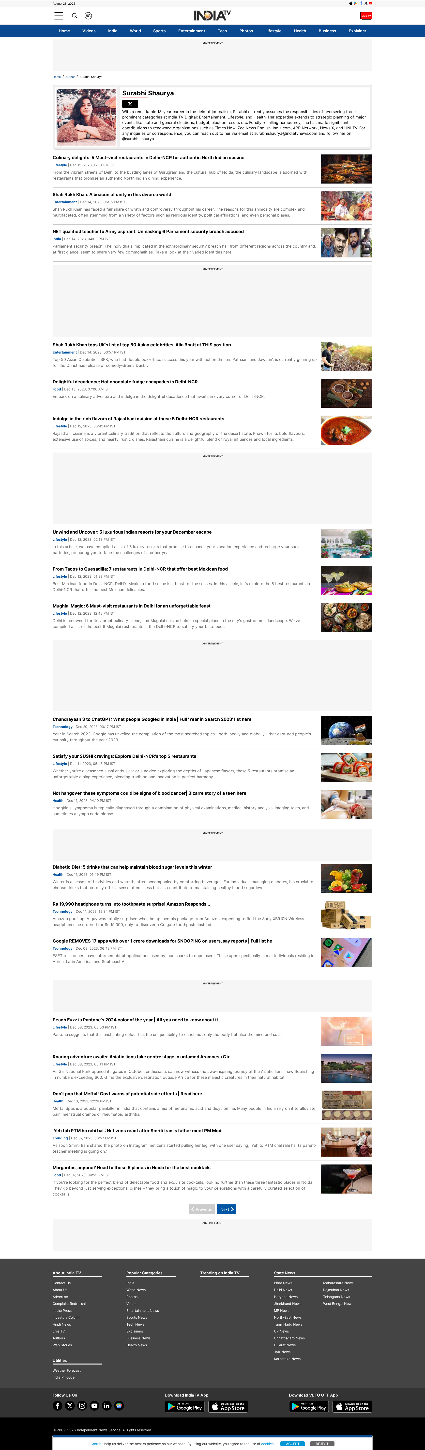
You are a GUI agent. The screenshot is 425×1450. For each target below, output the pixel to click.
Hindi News (62, 1324)
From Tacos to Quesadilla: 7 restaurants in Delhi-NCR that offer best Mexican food (140, 569)
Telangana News (336, 1297)
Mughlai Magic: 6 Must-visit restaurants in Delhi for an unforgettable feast (132, 605)
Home (64, 30)
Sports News (136, 1317)
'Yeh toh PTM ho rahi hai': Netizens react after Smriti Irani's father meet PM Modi (138, 1130)
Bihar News (283, 1283)
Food (57, 389)
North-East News (288, 1317)
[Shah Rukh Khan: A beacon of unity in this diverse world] (346, 206)
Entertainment (191, 30)
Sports (159, 30)
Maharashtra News (338, 1283)
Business (327, 30)
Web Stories (62, 1345)
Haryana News (286, 1297)
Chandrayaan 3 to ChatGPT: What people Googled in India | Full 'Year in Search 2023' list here (152, 719)
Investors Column (66, 1317)
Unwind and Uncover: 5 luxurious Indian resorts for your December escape (132, 532)
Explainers (134, 1331)
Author (70, 77)
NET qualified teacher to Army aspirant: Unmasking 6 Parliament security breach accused (148, 231)
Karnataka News (287, 1359)
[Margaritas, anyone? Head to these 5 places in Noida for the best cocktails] (346, 1179)
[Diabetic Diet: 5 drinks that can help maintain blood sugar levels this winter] (346, 878)
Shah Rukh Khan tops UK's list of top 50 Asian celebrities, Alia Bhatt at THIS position (142, 344)
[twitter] (130, 104)
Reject (322, 1444)
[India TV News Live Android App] (185, 1407)
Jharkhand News (287, 1303)
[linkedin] (107, 1406)
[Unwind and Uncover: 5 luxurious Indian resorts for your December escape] (346, 543)
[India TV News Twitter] (366, 3)
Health (300, 30)
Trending (60, 1138)
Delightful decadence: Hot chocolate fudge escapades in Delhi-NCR (125, 381)
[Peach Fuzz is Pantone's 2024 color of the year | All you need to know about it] (346, 1031)
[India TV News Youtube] (370, 3)
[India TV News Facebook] (361, 3)
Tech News (135, 1324)
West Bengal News (338, 1303)
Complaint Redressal (69, 1303)
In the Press (62, 1310)
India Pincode (64, 1377)
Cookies (97, 1444)
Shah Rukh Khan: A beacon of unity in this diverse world (112, 194)
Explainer (357, 30)
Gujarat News (285, 1345)
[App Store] (228, 1407)
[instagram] (82, 1406)
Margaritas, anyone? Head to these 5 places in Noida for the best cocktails (132, 1167)
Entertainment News (142, 1310)
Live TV (59, 1331)
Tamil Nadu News (288, 1324)
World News (136, 1290)
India (112, 30)
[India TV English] (212, 16)
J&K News (282, 1352)
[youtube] (94, 1406)
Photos (246, 30)
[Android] (355, 3)
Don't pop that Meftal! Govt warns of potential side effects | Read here (127, 1093)
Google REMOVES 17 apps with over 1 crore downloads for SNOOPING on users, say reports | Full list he (162, 941)
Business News (138, 1338)
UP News (281, 1331)
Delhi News (283, 1290)
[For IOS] (352, 1407)
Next (224, 1209)
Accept (293, 1444)
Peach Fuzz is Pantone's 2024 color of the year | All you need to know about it (135, 1019)
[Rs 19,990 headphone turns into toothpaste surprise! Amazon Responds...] (346, 915)
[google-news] (119, 1406)
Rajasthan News (336, 1290)
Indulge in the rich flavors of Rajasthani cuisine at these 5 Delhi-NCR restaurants (138, 418)
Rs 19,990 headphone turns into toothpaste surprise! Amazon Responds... (131, 904)
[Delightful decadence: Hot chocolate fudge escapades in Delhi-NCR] (346, 393)
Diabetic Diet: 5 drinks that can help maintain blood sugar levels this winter (132, 867)
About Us (60, 1290)
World (135, 30)
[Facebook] (57, 1406)
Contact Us (62, 1283)
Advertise (60, 1297)
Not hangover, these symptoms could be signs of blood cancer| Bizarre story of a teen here (149, 793)
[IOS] (350, 3)
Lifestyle (273, 30)
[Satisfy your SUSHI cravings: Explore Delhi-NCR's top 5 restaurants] (346, 767)
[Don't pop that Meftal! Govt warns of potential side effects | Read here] (346, 1105)
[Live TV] (366, 15)
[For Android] (309, 1407)
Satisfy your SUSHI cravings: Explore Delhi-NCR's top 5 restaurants (124, 756)
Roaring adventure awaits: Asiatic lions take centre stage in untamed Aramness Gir (141, 1056)
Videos (89, 30)
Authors (59, 1338)
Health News (136, 1345)
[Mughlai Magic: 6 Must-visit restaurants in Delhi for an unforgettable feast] (346, 617)
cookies (267, 1444)
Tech (222, 30)
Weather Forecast (67, 1370)
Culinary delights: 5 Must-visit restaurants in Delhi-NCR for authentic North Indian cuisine (148, 157)
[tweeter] (70, 1406)
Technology (63, 727)
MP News (281, 1310)
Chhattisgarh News (289, 1338)
